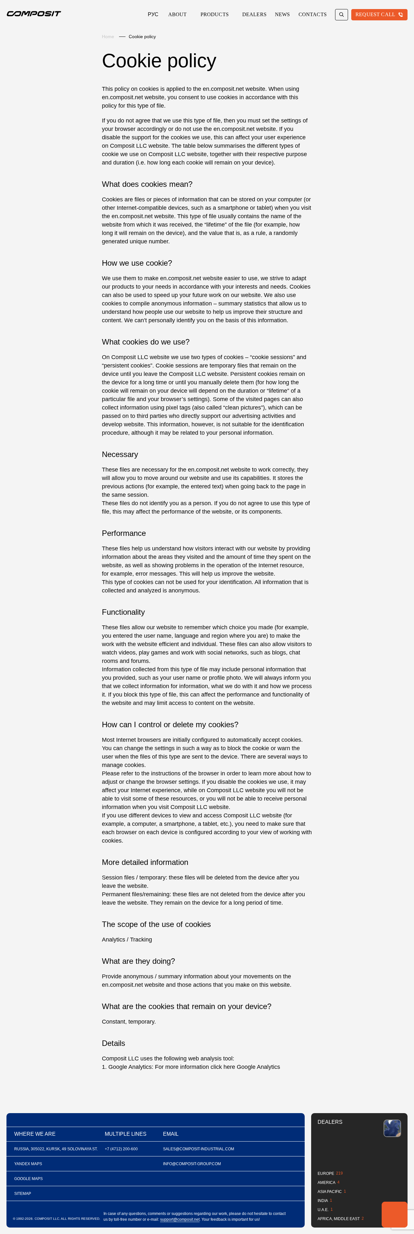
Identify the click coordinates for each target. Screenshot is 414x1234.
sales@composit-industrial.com (198, 1149)
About (177, 14)
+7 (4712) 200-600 (121, 1149)
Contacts (313, 14)
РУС (153, 14)
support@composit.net (180, 1219)
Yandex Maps (28, 1164)
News (282, 14)
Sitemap (22, 1193)
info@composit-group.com (192, 1164)
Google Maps (28, 1178)
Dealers (254, 14)
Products (215, 14)
